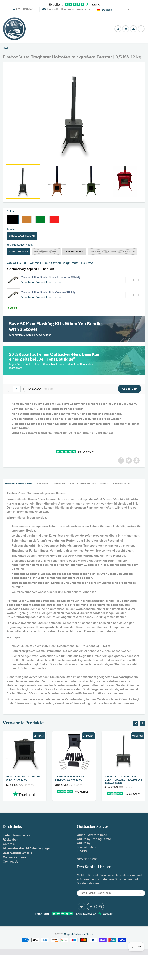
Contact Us (10, 861)
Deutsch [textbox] (107, 9)
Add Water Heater (46, 251)
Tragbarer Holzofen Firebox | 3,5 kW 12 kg (69, 778)
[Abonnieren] (140, 893)
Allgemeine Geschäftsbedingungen (27, 848)
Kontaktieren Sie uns (83, 484)
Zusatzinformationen (18, 484)
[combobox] (107, 10)
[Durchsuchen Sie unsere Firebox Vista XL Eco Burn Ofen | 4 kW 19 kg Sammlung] (24, 794)
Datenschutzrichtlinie (17, 852)
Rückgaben (10, 839)
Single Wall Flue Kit (22, 236)
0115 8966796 (26, 9)
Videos (104, 484)
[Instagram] (100, 906)
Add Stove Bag (74, 251)
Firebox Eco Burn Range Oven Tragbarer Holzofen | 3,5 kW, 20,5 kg (123, 779)
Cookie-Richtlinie (14, 857)
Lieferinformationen (16, 835)
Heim (6, 48)
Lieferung (59, 484)
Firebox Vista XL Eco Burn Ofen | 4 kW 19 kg (23, 778)
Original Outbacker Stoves (78, 934)
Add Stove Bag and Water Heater (112, 251)
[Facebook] (91, 906)
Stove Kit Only (18, 251)
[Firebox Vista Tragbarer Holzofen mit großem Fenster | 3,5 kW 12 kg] (74, 113)
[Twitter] (81, 906)
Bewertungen (122, 484)
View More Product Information (41, 282)
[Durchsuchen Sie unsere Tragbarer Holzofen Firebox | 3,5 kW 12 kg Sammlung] (74, 794)
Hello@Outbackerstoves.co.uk (68, 9)
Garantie (42, 484)
